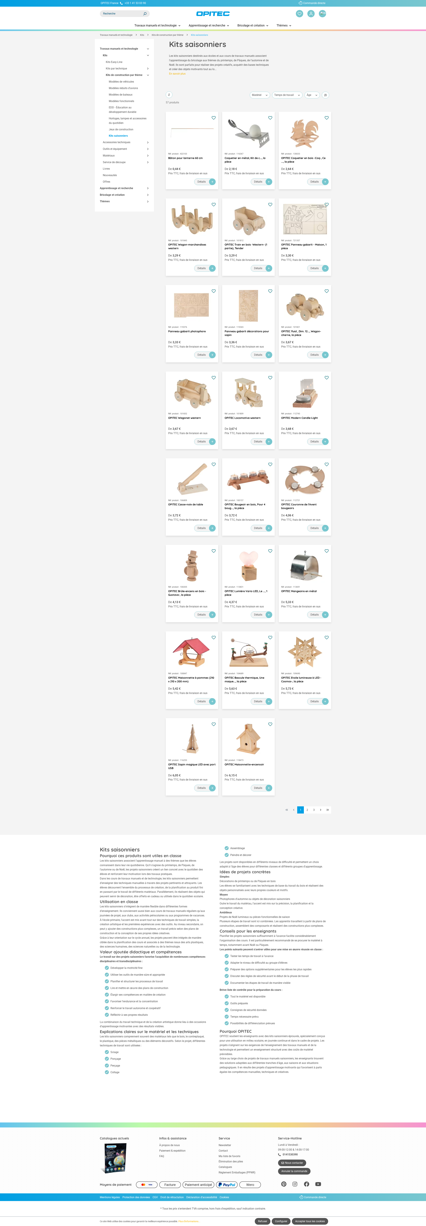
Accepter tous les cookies (310, 1221)
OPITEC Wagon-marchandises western (187, 246)
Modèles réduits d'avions (123, 88)
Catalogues (225, 1167)
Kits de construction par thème (124, 75)
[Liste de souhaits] (299, 13)
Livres (106, 168)
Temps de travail (284, 95)
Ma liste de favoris (229, 1156)
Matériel (256, 95)
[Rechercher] (144, 13)
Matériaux (109, 155)
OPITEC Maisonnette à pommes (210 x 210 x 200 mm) (191, 679)
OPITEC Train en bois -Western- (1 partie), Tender (246, 246)
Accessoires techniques (116, 142)
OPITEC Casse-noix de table (185, 504)
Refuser (262, 1221)
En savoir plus (177, 73)
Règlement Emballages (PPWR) (237, 1172)
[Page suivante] (320, 810)
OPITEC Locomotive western (243, 417)
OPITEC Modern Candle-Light (299, 417)
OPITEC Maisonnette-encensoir (244, 764)
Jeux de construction (121, 129)
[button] (146, 49)
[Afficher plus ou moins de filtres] (325, 95)
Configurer (281, 1221)
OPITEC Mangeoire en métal (299, 591)
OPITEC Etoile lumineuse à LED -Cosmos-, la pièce (301, 679)
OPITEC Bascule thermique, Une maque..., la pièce (244, 679)
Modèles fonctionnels (121, 101)
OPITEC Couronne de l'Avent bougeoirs (299, 506)
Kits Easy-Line (114, 62)
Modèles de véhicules (121, 81)
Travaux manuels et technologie (119, 48)
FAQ (161, 1156)
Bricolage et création (112, 194)
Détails (202, 181)
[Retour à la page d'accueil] (213, 13)
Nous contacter (294, 1162)
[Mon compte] (311, 13)
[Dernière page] (327, 810)
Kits (105, 55)
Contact (223, 1150)
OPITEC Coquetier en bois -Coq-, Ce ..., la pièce (303, 159)
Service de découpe (114, 162)
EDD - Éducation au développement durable (122, 110)
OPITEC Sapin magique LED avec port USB (192, 766)
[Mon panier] (322, 13)
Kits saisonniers (118, 135)
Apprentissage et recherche (116, 188)
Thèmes (105, 201)
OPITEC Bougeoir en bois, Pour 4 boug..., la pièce (245, 506)
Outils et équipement (115, 148)
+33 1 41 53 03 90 (135, 3)
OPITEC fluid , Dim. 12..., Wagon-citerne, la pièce (301, 333)
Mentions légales (110, 1197)
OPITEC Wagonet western (184, 417)
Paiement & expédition (172, 1150)
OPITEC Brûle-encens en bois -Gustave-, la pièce (187, 592)
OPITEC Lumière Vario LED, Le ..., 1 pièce (246, 592)
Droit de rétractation (172, 1197)
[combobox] (121, 13)
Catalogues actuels (114, 1138)
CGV (155, 1197)
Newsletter (225, 1145)
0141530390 (290, 1154)
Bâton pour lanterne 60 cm (185, 158)
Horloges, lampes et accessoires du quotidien (127, 121)
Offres (106, 181)
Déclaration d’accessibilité (201, 1197)
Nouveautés (110, 175)
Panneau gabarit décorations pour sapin (247, 333)
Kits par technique (116, 68)
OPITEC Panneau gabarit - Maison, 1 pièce (303, 246)
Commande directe (314, 3)
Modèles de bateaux (120, 94)
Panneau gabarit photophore (187, 331)
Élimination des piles (231, 1161)
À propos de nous (169, 1145)
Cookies (224, 1197)
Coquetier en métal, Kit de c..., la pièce (245, 159)
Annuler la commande (294, 1171)
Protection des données (136, 1197)
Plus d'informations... (189, 1221)
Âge (309, 95)
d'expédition (228, 1208)
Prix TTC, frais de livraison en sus (187, 173)
